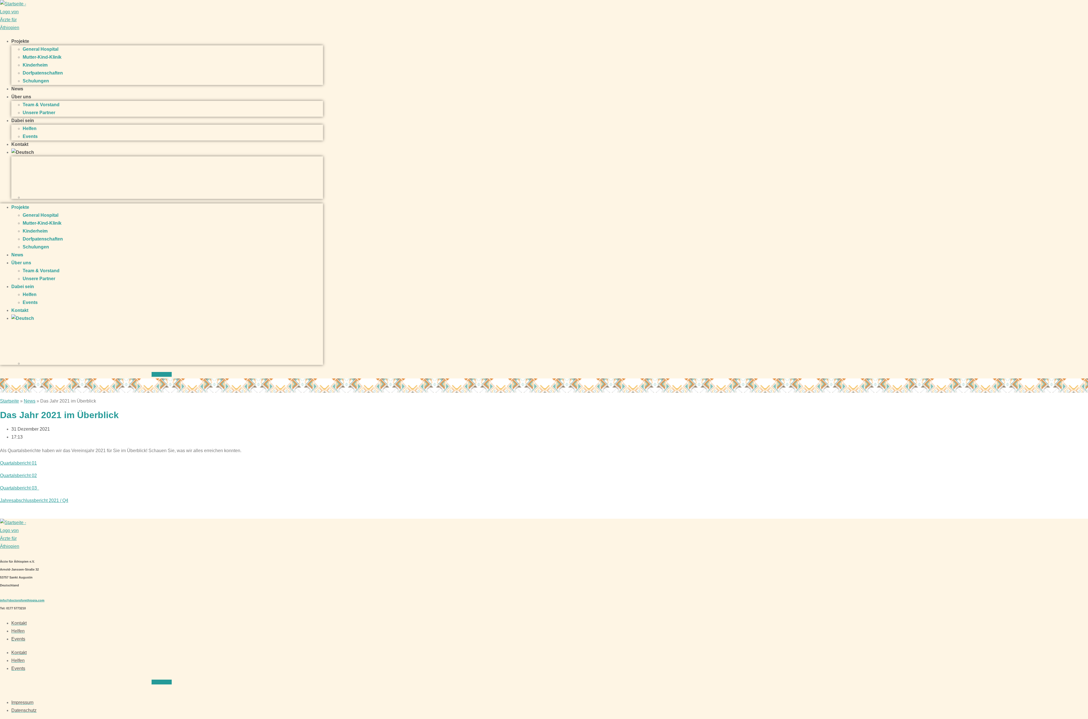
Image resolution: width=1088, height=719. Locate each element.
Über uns (21, 96)
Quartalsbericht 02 (18, 475)
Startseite (9, 401)
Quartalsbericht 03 (19, 488)
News (17, 88)
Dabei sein (22, 120)
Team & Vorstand (41, 104)
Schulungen (36, 80)
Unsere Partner (39, 112)
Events (30, 136)
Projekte (20, 41)
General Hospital (40, 49)
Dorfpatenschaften (43, 73)
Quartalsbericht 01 (18, 463)
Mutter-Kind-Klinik (42, 57)
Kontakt (19, 144)
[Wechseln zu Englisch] (173, 177)
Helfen (30, 128)
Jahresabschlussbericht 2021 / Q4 (34, 500)
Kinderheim (35, 65)
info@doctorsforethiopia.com (22, 600)
